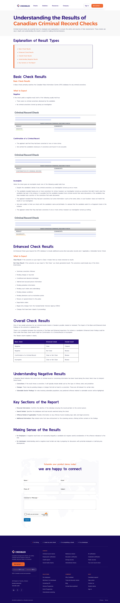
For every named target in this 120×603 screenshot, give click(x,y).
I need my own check (50, 542)
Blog (66, 583)
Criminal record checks (49, 553)
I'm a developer (83, 542)
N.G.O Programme (47, 589)
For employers (46, 577)
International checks (70, 562)
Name (26, 480)
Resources (55, 6)
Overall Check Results (25, 56)
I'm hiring (36, 542)
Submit (27, 520)
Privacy (101, 600)
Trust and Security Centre (72, 580)
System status (92, 586)
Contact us (91, 583)
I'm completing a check (67, 542)
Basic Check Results (25, 49)
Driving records (69, 559)
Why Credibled (69, 577)
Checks (35, 6)
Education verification (71, 556)
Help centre (91, 580)
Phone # (27, 489)
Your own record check (94, 562)
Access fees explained (71, 586)
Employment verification (49, 556)
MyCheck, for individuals (49, 580)
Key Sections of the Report (27, 62)
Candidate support (93, 577)
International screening (49, 592)
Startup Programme (48, 586)
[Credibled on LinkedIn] (13, 590)
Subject (63, 489)
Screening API (46, 583)
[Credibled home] (24, 551)
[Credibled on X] (17, 590)
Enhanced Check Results (26, 52)
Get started (96, 6)
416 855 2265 (16, 585)
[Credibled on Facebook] (21, 590)
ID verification (92, 553)
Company (66, 6)
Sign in (87, 6)
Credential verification (94, 556)
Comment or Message (31, 497)
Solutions (45, 6)
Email (63, 480)
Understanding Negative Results (28, 59)
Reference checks (70, 553)
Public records (92, 559)
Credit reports (46, 559)
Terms (106, 600)
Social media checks (48, 562)
